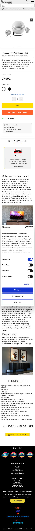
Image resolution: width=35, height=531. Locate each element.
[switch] (30, 265)
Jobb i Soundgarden (17, 472)
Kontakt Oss (17, 481)
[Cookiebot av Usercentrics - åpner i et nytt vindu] (25, 227)
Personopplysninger (17, 473)
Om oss (17, 466)
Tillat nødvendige (17, 296)
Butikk (17, 467)
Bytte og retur (17, 485)
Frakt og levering (17, 486)
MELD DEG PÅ (17, 501)
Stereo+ (18, 156)
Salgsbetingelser (17, 470)
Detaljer (26, 284)
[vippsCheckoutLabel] (17, 112)
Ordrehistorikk (17, 484)
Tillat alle (17, 290)
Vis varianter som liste (17, 94)
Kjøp (17, 105)
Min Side (17, 482)
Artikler (17, 469)
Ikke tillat (17, 302)
